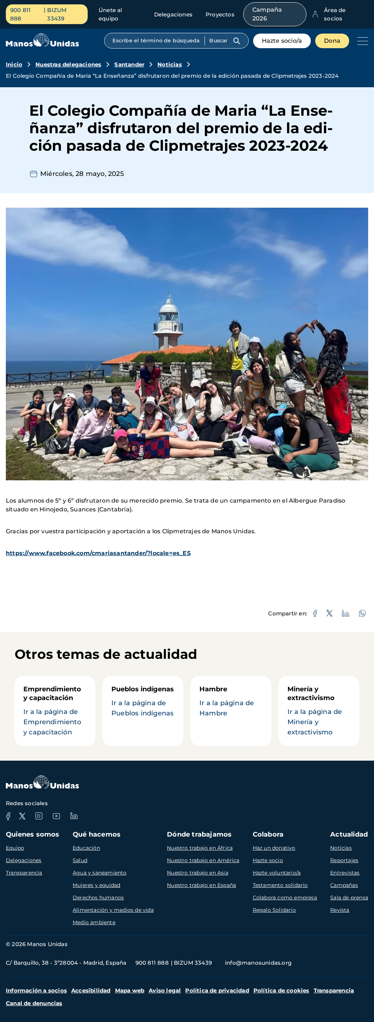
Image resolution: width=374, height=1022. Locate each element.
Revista (339, 910)
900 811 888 (20, 14)
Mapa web (130, 990)
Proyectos (220, 14)
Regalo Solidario (274, 910)
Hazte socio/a (282, 40)
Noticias (169, 64)
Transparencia (24, 872)
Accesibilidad (91, 990)
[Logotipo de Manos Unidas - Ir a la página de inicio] (42, 44)
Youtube (56, 816)
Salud (80, 860)
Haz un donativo (274, 848)
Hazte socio (268, 860)
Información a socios (36, 990)
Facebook (8, 816)
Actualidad (349, 834)
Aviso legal (165, 990)
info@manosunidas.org (258, 962)
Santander (129, 64)
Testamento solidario (280, 885)
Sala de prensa (349, 897)
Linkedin (73, 816)
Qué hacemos (97, 834)
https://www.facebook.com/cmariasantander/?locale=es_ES (98, 553)
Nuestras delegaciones (68, 64)
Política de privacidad (217, 990)
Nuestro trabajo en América (203, 860)
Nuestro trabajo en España (201, 885)
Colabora (268, 834)
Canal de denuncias (34, 1003)
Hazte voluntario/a (277, 872)
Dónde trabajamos (199, 834)
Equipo (15, 848)
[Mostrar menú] (361, 41)
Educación (86, 848)
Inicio (14, 64)
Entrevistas (344, 872)
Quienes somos (33, 834)
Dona (332, 40)
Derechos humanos (98, 897)
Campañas (344, 885)
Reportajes (344, 860)
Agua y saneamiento (100, 872)
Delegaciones (173, 14)
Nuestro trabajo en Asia (197, 872)
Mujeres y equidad (96, 885)
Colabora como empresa (285, 897)
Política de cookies (281, 990)
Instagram (38, 816)
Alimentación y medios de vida (113, 910)
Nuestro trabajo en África (200, 848)
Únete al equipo (110, 14)
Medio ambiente (94, 922)
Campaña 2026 (267, 14)
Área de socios (335, 14)
